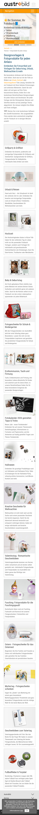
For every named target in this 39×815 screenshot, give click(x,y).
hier (21, 810)
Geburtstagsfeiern (10, 83)
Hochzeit (20, 80)
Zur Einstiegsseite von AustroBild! (14, 2)
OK (27, 810)
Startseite (6, 48)
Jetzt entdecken (19, 42)
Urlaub (14, 80)
